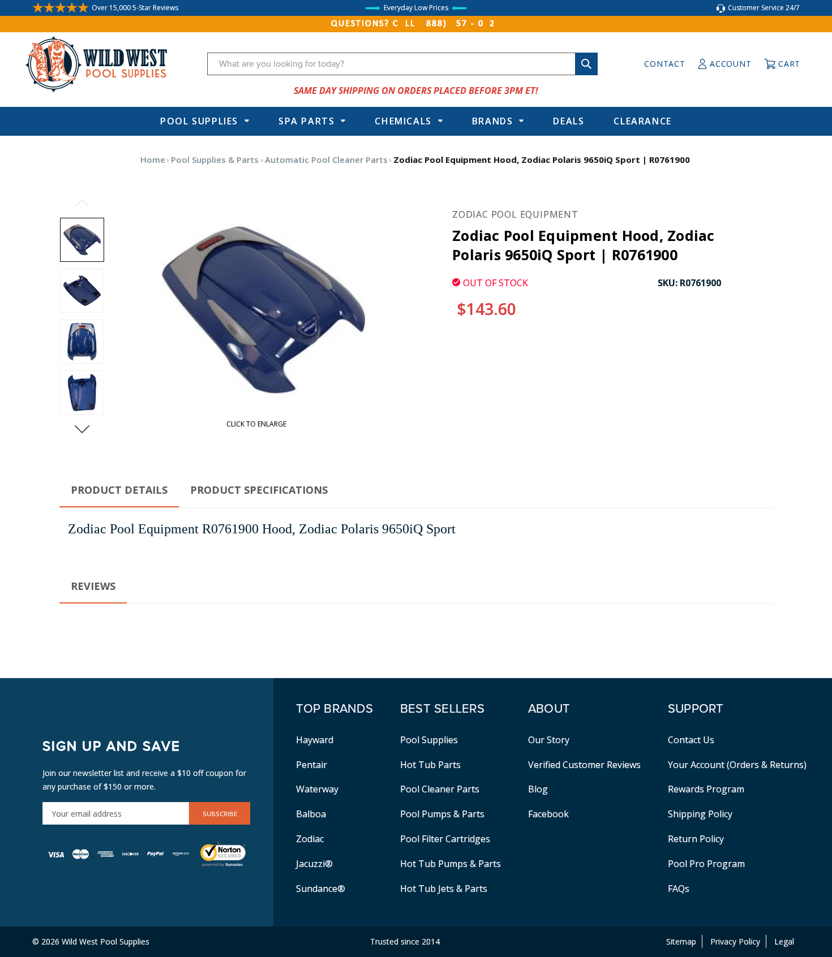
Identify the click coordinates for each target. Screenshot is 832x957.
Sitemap (681, 941)
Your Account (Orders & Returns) (737, 764)
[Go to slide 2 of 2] (82, 203)
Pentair (311, 764)
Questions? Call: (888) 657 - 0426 (416, 23)
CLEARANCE (642, 121)
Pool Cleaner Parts (439, 789)
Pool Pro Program (706, 863)
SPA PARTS (306, 121)
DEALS (568, 121)
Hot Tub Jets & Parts (443, 888)
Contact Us (691, 740)
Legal (784, 941)
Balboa (311, 814)
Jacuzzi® (314, 863)
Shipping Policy (700, 814)
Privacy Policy (735, 941)
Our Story (548, 740)
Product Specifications (259, 490)
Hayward (314, 740)
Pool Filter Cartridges (445, 839)
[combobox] (402, 64)
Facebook (548, 814)
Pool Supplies (199, 121)
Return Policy (696, 839)
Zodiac (310, 839)
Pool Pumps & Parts (442, 814)
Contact (664, 63)
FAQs (678, 888)
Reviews (93, 586)
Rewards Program (706, 789)
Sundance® (320, 888)
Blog (538, 789)
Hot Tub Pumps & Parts (450, 863)
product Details (119, 490)
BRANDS (492, 121)
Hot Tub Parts (430, 764)
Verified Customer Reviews (584, 764)
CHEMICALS (403, 121)
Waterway (317, 789)
